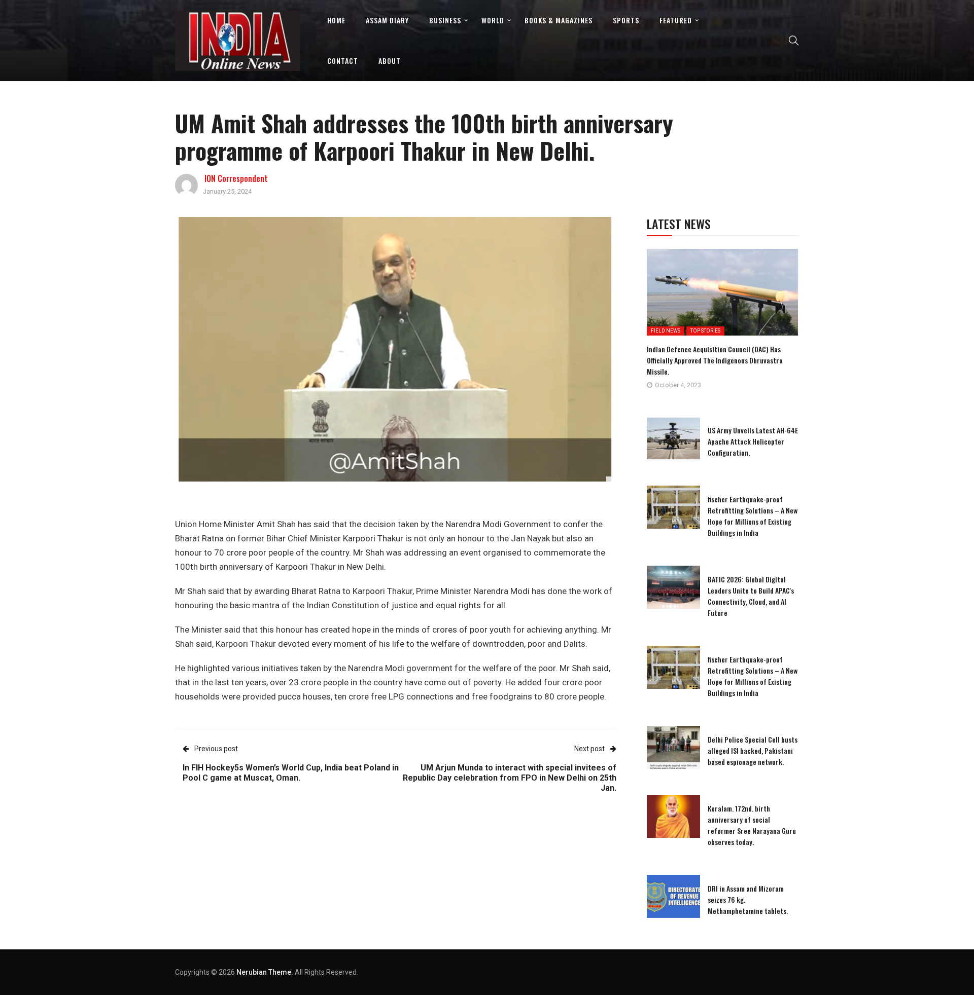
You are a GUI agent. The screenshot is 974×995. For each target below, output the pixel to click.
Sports (626, 20)
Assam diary (387, 20)
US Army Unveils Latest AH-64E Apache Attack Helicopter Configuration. (753, 441)
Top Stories (705, 331)
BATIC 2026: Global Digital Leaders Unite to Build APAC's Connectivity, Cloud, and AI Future (751, 596)
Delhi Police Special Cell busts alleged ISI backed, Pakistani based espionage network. (752, 750)
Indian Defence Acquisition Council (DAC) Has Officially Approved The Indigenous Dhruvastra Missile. (715, 360)
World (492, 20)
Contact (342, 60)
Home (336, 20)
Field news (665, 331)
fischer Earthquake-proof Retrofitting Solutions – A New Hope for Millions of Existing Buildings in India (752, 516)
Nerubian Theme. (265, 972)
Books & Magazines (559, 20)
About (389, 60)
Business (445, 20)
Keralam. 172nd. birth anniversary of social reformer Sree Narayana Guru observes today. (752, 825)
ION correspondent (236, 178)
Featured (675, 20)
